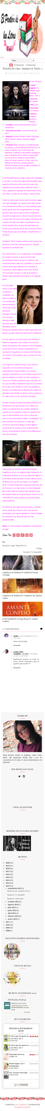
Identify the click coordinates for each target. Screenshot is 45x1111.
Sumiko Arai (14, 1041)
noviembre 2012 (15, 888)
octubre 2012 (13, 901)
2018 (8, 868)
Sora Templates (20, 1104)
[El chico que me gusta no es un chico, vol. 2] (6, 1038)
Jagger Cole (14, 1056)
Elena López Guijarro (18, 653)
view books (27, 1012)
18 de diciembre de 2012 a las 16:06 (25, 637)
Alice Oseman (14, 1068)
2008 (8, 930)
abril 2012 (12, 913)
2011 (8, 922)
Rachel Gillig (14, 1075)
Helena (13, 1003)
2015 (8, 877)
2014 (8, 880)
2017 (8, 871)
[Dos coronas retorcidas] (6, 1075)
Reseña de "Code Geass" (15, 899)
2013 (8, 883)
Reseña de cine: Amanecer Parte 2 (18, 891)
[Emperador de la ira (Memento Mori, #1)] (6, 1056)
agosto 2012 (13, 904)
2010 (8, 925)
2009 (8, 927)
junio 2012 (12, 910)
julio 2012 (12, 907)
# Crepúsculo (19, 65)
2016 (8, 874)
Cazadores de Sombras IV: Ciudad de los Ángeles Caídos (22, 596)
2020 (8, 863)
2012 (8, 886)
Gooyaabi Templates (22, 1107)
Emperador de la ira (16, 1054)
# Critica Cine (31, 65)
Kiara (15, 636)
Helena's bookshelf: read (21, 1029)
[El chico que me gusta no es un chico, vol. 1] (6, 1047)
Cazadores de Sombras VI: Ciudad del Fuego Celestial (20, 573)
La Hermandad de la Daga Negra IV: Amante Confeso (20, 620)
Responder (17, 645)
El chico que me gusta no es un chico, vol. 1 (19, 1046)
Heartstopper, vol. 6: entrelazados (17, 1064)
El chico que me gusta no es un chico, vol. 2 (19, 1037)
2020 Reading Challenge (17, 999)
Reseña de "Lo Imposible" (16, 895)
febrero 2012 (13, 916)
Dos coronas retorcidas (18, 1072)
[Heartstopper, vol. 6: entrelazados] (6, 1066)
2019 (8, 866)
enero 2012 (13, 919)
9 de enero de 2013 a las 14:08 (25, 655)
